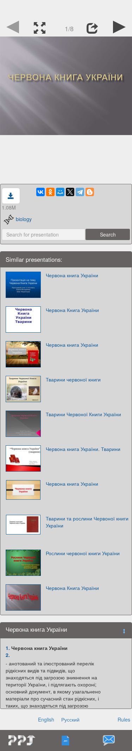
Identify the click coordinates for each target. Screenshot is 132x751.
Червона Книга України (72, 309)
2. (8, 654)
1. (8, 647)
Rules (124, 719)
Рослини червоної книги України (83, 553)
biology (24, 218)
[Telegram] (80, 192)
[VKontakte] (40, 192)
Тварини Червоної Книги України (83, 414)
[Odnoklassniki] (50, 192)
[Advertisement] (66, 9)
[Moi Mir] (60, 192)
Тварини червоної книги (73, 379)
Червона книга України (72, 275)
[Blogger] (90, 192)
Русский (70, 719)
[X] (70, 192)
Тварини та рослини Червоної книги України (87, 522)
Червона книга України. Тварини (83, 448)
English (46, 719)
